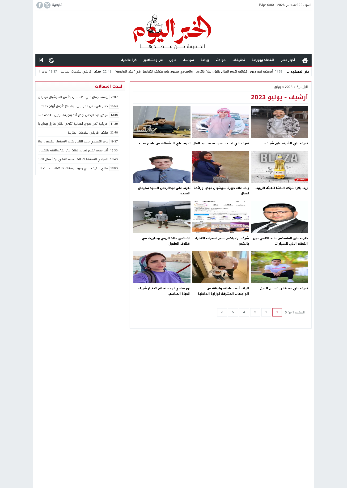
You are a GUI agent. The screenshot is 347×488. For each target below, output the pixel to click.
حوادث (221, 60)
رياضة (205, 60)
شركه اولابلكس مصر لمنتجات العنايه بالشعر (222, 240)
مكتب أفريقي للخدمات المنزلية (101, 71)
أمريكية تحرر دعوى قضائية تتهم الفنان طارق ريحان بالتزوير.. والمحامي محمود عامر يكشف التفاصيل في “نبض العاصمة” (214, 71)
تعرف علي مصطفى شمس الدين (284, 288)
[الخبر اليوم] (173, 33)
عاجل (172, 60)
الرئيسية (305, 60)
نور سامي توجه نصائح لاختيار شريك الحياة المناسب (164, 291)
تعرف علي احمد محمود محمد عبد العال (220, 143)
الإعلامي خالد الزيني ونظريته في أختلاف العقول (166, 240)
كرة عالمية (129, 60)
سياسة (188, 60)
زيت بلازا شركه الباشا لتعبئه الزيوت (281, 188)
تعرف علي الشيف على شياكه (286, 143)
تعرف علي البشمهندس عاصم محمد (164, 143)
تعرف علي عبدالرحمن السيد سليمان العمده (164, 190)
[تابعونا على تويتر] (47, 5)
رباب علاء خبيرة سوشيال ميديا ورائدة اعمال (221, 190)
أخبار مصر (288, 60)
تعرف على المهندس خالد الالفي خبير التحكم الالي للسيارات (280, 240)
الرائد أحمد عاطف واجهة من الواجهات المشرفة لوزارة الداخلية (223, 291)
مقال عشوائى (41, 60)
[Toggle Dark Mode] (51, 60)
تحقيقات (239, 60)
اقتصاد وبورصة (263, 60)
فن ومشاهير (153, 60)
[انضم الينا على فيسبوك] (39, 5)
